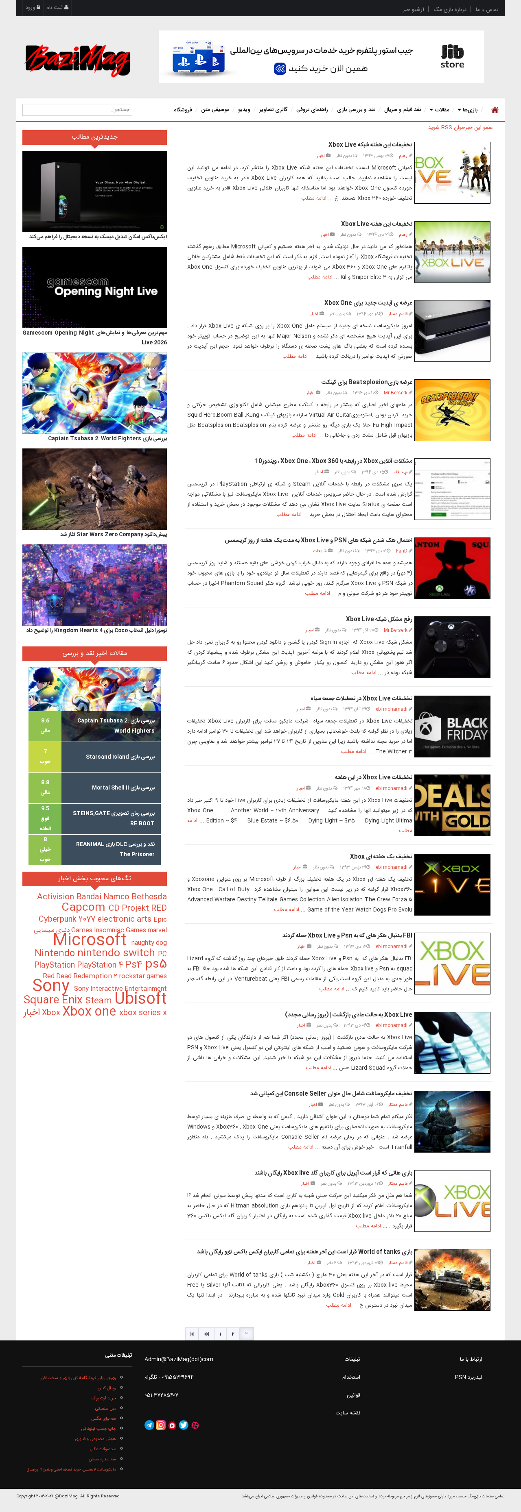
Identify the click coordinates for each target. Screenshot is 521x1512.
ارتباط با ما (471, 1359)
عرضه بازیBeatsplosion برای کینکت (367, 382)
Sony (53, 987)
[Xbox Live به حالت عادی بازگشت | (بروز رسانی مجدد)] (452, 1043)
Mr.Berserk (395, 393)
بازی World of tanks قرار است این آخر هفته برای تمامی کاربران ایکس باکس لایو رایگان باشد (304, 1252)
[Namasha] (172, 1425)
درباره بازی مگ (449, 9)
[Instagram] (161, 1425)
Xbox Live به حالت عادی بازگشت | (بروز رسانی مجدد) (348, 1015)
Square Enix (54, 1000)
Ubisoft (140, 999)
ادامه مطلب (313, 198)
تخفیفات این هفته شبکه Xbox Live (370, 145)
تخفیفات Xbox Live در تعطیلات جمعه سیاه (361, 699)
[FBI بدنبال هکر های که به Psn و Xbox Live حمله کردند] (452, 963)
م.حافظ (400, 472)
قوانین (353, 1395)
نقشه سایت (347, 1413)
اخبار (321, 156)
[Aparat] (195, 1425)
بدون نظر (344, 156)
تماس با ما (487, 9)
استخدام (351, 1377)
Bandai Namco (104, 897)
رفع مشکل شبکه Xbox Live (379, 619)
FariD (401, 551)
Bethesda (149, 897)
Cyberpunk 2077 (68, 919)
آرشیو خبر (413, 9)
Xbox (52, 1013)
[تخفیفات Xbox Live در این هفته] (452, 805)
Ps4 (135, 965)
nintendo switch (117, 953)
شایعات (320, 551)
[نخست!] (494, 109)
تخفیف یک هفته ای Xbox (381, 857)
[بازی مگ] (77, 59)
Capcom (85, 908)
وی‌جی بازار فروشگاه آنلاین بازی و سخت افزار (78, 1378)
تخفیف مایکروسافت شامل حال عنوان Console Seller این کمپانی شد (331, 1094)
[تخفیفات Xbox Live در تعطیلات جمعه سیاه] (452, 726)
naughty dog (149, 943)
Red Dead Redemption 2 (81, 976)
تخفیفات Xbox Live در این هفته (373, 778)
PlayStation (55, 965)
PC (162, 954)
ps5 (156, 965)
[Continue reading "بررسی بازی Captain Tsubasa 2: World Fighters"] (94, 393)
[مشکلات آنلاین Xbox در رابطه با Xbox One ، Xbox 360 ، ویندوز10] (452, 489)
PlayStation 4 (101, 965)
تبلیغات (352, 1359)
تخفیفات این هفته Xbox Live (376, 224)
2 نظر (332, 1263)
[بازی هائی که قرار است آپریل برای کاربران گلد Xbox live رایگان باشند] (452, 1201)
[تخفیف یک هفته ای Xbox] (452, 885)
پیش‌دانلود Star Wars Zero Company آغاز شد (113, 534)
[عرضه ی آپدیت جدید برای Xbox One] (452, 331)
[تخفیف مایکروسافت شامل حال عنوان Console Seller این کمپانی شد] (452, 1122)
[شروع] (192, 1333)
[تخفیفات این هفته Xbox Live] (452, 252)
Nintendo (56, 953)
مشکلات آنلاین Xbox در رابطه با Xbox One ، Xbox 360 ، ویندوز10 (333, 461)
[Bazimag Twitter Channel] (183, 1425)
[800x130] (321, 56)
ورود (31, 7)
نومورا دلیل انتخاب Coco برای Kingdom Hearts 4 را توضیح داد (96, 630)
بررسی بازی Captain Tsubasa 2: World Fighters (107, 438)
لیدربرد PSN (468, 1377)
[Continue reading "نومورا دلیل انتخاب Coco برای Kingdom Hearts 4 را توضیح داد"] (94, 585)
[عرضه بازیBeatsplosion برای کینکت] (452, 410)
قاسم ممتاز (397, 314)
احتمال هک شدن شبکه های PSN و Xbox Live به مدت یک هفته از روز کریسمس (318, 541)
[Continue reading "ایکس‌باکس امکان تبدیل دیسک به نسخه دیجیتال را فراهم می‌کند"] (94, 191)
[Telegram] (149, 1425)
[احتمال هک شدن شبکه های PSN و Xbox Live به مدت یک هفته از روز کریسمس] (452, 568)
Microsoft (92, 941)
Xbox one (90, 1012)
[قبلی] (206, 1333)
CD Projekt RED (138, 908)
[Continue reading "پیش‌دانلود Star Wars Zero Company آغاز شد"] (94, 489)
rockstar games (143, 976)
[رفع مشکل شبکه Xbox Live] (452, 647)
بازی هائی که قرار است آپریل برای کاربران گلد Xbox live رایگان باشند (333, 1173)
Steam (99, 1001)
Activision (57, 897)
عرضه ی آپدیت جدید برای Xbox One (368, 303)
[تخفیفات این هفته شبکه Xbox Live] (452, 173)
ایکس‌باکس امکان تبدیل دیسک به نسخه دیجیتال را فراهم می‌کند (98, 237)
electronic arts (125, 919)
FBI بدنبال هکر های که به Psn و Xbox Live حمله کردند (347, 936)
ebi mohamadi (391, 709)
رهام (403, 156)
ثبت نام (55, 7)
